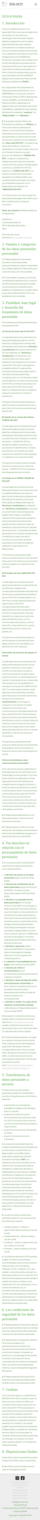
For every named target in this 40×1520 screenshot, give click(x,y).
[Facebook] (23, 1478)
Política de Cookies (20, 1498)
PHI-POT (16, 4)
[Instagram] (17, 1478)
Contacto (20, 1487)
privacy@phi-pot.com (22, 238)
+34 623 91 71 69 (20, 1505)
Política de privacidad (20, 1485)
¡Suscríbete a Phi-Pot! (20, 1495)
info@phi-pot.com (20, 1502)
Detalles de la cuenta (20, 1493)
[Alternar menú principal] (35, 4)
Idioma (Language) (20, 1490)
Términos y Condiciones (20, 1482)
